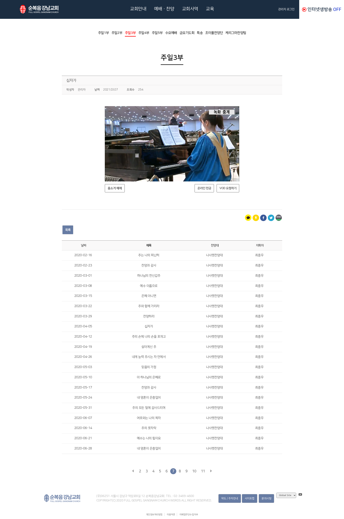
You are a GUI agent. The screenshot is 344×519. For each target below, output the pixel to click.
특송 (200, 33)
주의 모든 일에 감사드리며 (148, 408)
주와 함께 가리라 (148, 306)
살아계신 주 (148, 347)
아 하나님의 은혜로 (149, 377)
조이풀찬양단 (214, 33)
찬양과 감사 (148, 265)
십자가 (71, 80)
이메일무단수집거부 (189, 514)
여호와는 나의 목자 (149, 418)
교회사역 (190, 8)
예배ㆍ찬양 (164, 8)
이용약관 (171, 514)
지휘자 (260, 245)
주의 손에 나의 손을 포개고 (149, 336)
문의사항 (266, 498)
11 (203, 471)
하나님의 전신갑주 (148, 276)
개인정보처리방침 (154, 514)
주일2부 (116, 33)
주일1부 (103, 33)
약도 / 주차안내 (229, 498)
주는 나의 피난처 (148, 255)
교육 (210, 8)
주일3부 (130, 33)
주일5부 (157, 33)
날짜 (83, 245)
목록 (67, 229)
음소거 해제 (115, 188)
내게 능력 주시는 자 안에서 (149, 357)
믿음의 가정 (148, 367)
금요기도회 (187, 33)
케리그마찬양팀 (235, 33)
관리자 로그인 (287, 9)
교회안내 (138, 8)
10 (194, 471)
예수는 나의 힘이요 (149, 438)
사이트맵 (249, 498)
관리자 (82, 89)
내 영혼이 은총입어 (149, 397)
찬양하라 (148, 316)
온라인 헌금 (204, 188)
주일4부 (143, 33)
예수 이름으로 (148, 286)
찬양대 (215, 245)
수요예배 (171, 33)
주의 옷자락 (148, 428)
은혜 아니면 (148, 296)
